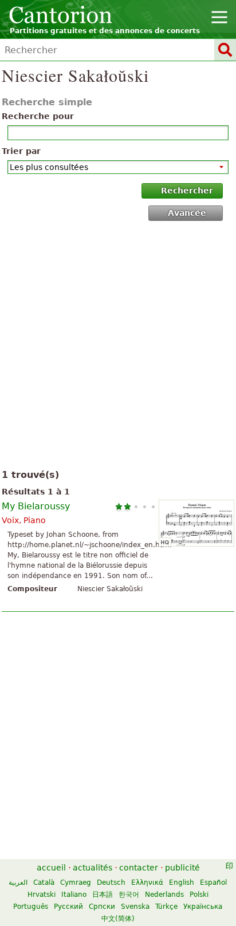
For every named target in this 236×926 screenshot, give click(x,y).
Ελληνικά (147, 882)
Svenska (135, 907)
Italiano (73, 895)
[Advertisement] (118, 347)
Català (43, 882)
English (181, 882)
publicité (182, 867)
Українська (202, 907)
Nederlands (164, 895)
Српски (102, 907)
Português (30, 907)
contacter (138, 867)
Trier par (21, 151)
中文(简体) (118, 919)
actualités (92, 867)
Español (213, 882)
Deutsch (111, 882)
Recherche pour (38, 116)
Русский (68, 907)
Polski (199, 895)
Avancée (187, 212)
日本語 (102, 895)
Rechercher (187, 190)
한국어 (129, 895)
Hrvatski (41, 895)
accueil (51, 867)
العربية (18, 882)
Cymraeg (75, 882)
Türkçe (166, 907)
